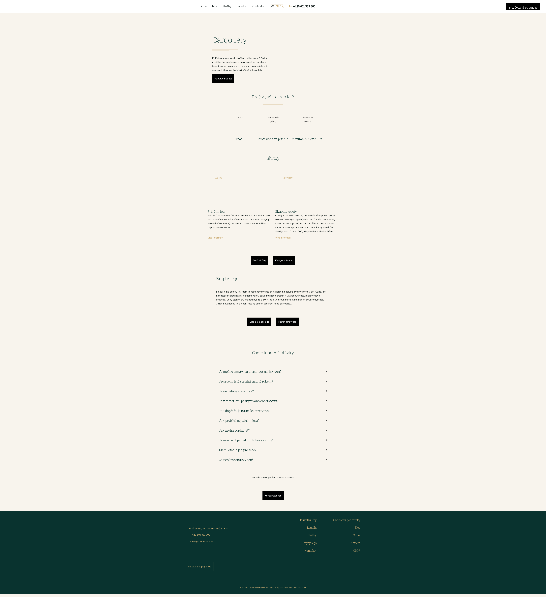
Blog (357, 527)
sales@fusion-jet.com (201, 541)
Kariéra (355, 543)
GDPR (356, 550)
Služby (227, 6)
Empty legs (309, 543)
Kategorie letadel (284, 260)
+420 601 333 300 (303, 6)
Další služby (259, 260)
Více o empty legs (259, 321)
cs (273, 6)
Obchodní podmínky (346, 520)
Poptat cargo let (223, 78)
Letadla (241, 6)
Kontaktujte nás (273, 495)
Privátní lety (209, 6)
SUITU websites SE (259, 587)
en (277, 6)
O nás (356, 535)
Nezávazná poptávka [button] (523, 7)
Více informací (215, 237)
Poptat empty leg (287, 321)
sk (281, 6)
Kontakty (258, 6)
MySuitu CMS (282, 587)
